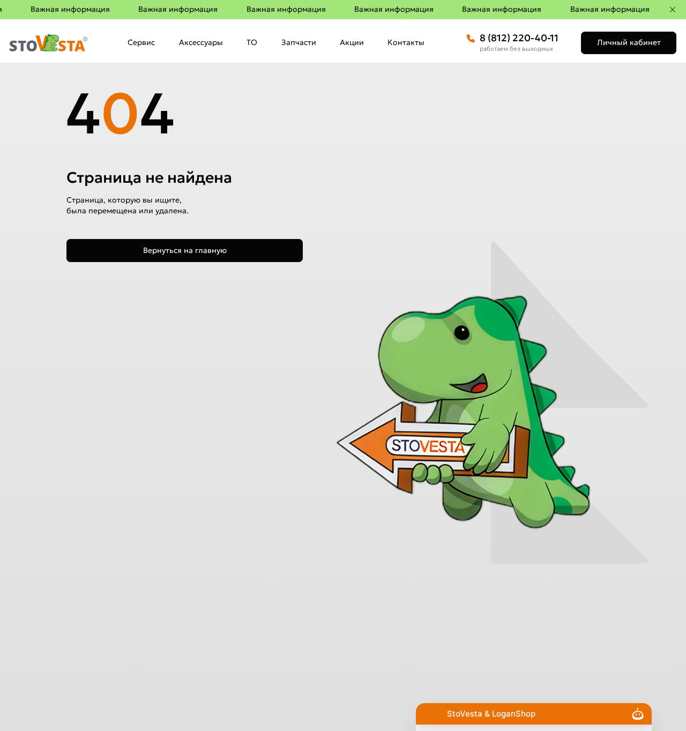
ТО (252, 42)
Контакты (405, 42)
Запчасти (298, 42)
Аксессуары (201, 42)
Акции (352, 42)
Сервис (141, 42)
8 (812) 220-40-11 (519, 38)
